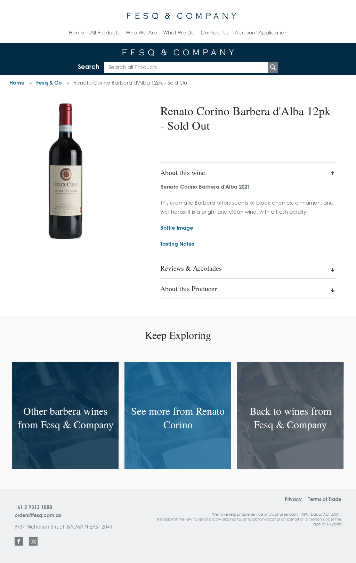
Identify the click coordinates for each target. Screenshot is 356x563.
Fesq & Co (49, 83)
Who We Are (141, 32)
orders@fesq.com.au (38, 515)
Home (76, 32)
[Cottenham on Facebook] (19, 541)
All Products (105, 32)
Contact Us (215, 32)
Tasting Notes (177, 244)
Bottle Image (176, 228)
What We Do (179, 32)
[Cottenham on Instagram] (33, 541)
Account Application (261, 32)
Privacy (293, 499)
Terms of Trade (324, 499)
